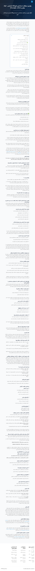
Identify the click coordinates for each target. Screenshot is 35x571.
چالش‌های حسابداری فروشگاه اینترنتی (21, 28)
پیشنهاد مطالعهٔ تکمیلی (25, 64)
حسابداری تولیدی (23, 550)
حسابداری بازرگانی (23, 552)
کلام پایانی (26, 62)
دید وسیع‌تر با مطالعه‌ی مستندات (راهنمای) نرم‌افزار (21, 51)
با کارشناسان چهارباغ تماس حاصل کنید (19, 536)
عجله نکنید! (26, 37)
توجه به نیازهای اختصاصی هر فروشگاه (23, 39)
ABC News (19, 152)
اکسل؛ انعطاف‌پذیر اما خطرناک (24, 41)
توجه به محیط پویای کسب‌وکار (24, 55)
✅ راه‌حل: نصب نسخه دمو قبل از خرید (22, 42)
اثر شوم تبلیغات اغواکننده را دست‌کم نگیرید (22, 44)
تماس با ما (32, 548)
